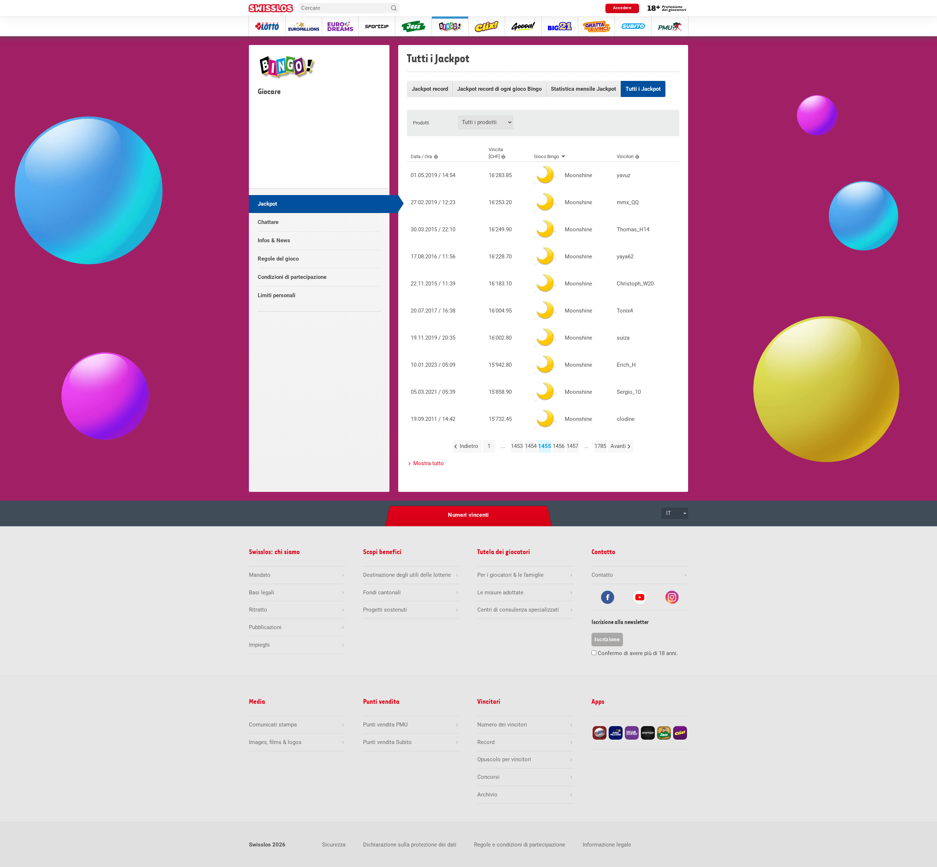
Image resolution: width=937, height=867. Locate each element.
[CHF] (496, 153)
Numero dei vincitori (502, 724)
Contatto (602, 575)
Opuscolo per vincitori (504, 759)
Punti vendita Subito (387, 742)
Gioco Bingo (546, 156)
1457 (572, 446)
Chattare (268, 222)
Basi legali (261, 592)
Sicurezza (334, 844)
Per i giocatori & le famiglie (510, 575)
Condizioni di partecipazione (292, 277)
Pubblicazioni (265, 627)
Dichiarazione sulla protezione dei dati (409, 844)
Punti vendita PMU (385, 724)
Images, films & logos (275, 742)
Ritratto (258, 609)
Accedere (622, 7)
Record (485, 742)
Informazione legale (607, 844)
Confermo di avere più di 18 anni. (638, 653)
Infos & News (274, 240)
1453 (517, 446)
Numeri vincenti (468, 515)
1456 (558, 446)
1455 (544, 446)
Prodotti (421, 123)
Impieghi (259, 645)
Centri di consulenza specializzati (518, 609)
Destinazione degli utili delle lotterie (407, 575)
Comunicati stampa (273, 724)
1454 (531, 446)
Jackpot (267, 204)
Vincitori (625, 156)
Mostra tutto (428, 463)
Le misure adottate (500, 592)
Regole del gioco (278, 258)
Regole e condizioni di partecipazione (519, 844)
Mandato (259, 575)
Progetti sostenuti (385, 609)
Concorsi (488, 777)
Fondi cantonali (382, 592)
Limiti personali (276, 295)
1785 (600, 446)
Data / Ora (421, 156)
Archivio (487, 794)
